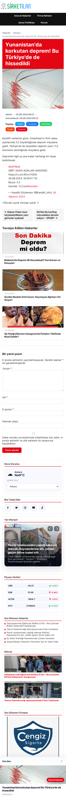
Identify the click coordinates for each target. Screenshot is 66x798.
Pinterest (21, 129)
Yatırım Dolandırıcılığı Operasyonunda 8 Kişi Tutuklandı (32, 629)
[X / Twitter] (16, 507)
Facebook (32, 124)
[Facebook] (7, 507)
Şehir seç (12, 480)
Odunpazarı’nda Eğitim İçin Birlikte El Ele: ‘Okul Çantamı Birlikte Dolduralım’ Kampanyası (33, 624)
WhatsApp (45, 124)
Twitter (20, 124)
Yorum (7, 368)
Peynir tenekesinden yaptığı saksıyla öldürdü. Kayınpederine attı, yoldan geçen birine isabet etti (30, 633)
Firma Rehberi (44, 15)
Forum (44, 22)
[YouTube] (33, 507)
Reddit (10, 129)
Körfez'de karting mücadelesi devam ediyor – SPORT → (47, 215)
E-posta (8, 409)
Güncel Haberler (22, 15)
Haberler (6, 33)
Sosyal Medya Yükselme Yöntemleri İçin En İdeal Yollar (32, 641)
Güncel (16, 33)
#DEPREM (14, 166)
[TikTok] (42, 507)
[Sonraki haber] (56, 528)
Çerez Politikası (26, 22)
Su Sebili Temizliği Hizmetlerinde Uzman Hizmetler (30, 638)
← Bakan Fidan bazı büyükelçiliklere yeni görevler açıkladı (16, 215)
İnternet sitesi (10, 421)
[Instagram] (25, 507)
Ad (5, 397)
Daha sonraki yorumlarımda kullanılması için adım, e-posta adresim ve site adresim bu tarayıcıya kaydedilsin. (32, 440)
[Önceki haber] (50, 528)
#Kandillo (32, 186)
